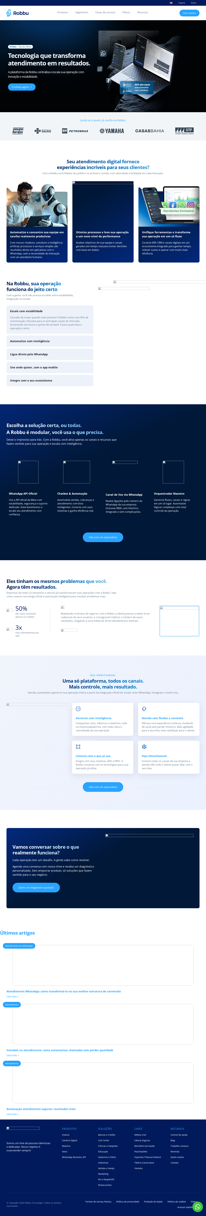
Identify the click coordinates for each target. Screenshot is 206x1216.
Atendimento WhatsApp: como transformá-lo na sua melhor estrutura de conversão (63, 991)
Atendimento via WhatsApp (19, 945)
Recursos (143, 12)
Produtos (62, 12)
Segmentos (81, 12)
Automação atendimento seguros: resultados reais (41, 1109)
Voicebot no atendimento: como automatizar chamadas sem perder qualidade (59, 1050)
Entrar (193, 3)
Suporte (182, 3)
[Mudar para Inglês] (171, 3)
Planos (126, 12)
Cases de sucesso (105, 12)
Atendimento (11, 1004)
